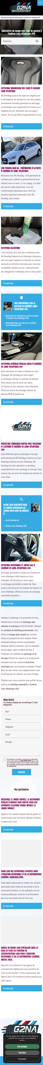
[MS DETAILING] (21, 7)
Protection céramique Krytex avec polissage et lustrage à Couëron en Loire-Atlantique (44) (21, 447)
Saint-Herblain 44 (12, 520)
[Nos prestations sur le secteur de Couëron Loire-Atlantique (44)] (7, 306)
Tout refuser (22, 1052)
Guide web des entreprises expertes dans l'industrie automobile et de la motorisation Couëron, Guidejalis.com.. (21, 874)
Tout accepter (22, 1046)
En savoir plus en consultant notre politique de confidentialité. (22, 765)
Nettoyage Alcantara (10, 248)
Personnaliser (22, 1059)
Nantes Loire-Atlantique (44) (16, 525)
